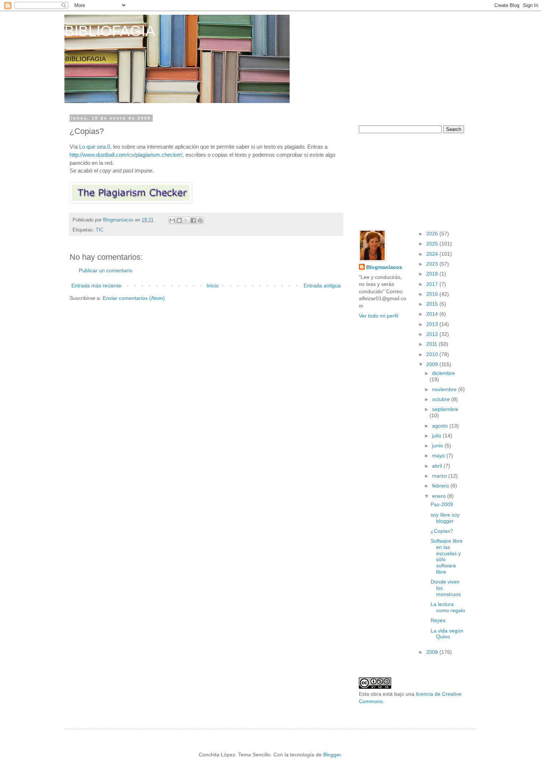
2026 (432, 234)
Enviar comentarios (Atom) (134, 298)
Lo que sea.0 (94, 146)
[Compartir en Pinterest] (200, 220)
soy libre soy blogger (445, 518)
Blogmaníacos (384, 267)
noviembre (445, 389)
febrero (441, 486)
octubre (441, 399)
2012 (432, 334)
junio (438, 445)
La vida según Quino (447, 634)
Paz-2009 (442, 504)
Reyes (438, 620)
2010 (432, 354)
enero (439, 496)
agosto (440, 426)
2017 (432, 284)
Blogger (332, 755)
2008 (432, 652)
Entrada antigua (322, 285)
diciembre (443, 373)
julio (437, 436)
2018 (432, 274)
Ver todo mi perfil (378, 316)
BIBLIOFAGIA (109, 31)
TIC (99, 230)
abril (437, 466)
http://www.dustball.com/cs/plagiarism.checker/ (126, 155)
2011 (432, 344)
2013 (432, 324)
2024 (432, 254)
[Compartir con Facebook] (193, 220)
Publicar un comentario (105, 270)
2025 (432, 244)
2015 (432, 304)
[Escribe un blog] (179, 220)
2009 (432, 364)
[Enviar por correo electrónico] (172, 220)
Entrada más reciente (96, 285)
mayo (439, 455)
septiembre (445, 409)
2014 (432, 314)
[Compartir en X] (186, 220)
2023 (432, 264)
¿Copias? (442, 531)
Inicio (212, 285)
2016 (432, 294)
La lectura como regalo (448, 607)
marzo (440, 476)
